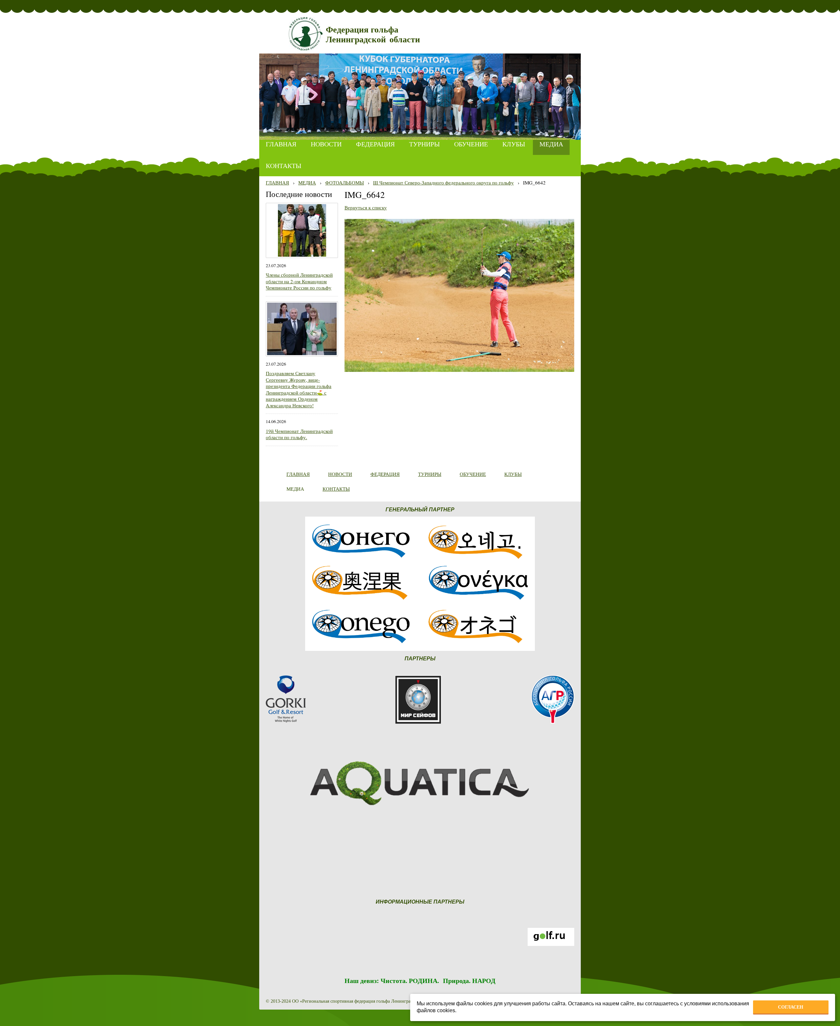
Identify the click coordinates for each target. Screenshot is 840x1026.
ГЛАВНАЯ (277, 182)
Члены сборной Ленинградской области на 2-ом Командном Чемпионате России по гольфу (299, 281)
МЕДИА (307, 182)
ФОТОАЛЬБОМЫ (344, 182)
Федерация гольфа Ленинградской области (373, 34)
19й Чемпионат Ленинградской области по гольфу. (299, 434)
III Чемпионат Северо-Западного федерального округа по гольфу (443, 182)
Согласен (790, 1007)
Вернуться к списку (366, 207)
